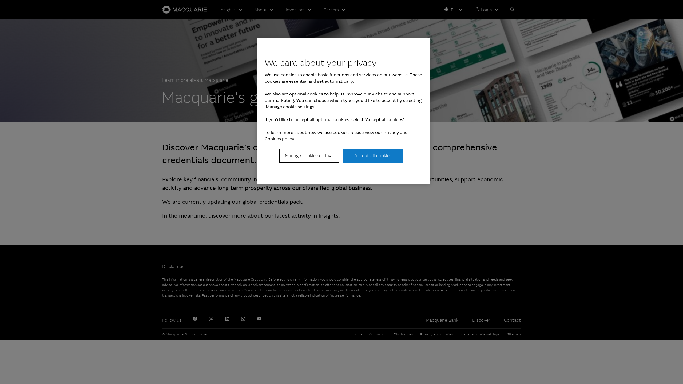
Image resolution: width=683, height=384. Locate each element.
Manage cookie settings (309, 155)
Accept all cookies (373, 155)
